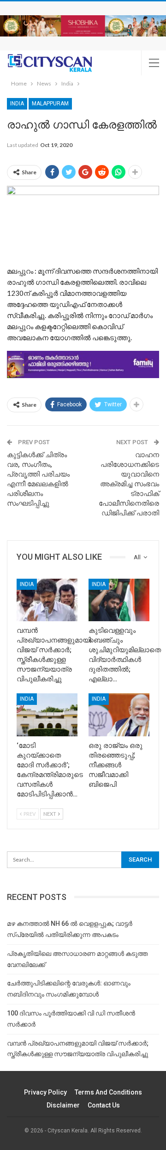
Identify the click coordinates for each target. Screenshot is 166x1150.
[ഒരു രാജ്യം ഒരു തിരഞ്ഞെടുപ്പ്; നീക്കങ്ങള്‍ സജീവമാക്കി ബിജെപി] (119, 714)
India (17, 103)
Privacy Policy (45, 1092)
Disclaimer (63, 1105)
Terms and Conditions (108, 1092)
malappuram (50, 103)
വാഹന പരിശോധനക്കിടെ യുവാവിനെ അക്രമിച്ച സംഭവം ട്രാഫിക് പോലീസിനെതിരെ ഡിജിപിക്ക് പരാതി (129, 484)
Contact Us (104, 1105)
